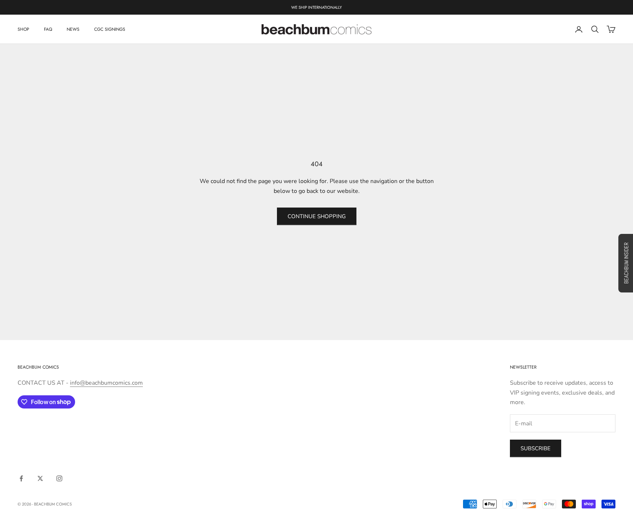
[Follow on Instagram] (59, 478)
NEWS (73, 29)
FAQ (48, 29)
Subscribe (536, 448)
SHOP (23, 29)
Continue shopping (317, 216)
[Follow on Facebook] (21, 478)
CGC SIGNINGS (109, 29)
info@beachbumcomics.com (106, 383)
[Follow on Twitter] (40, 478)
